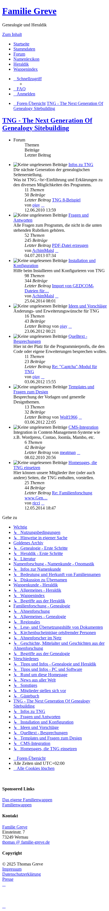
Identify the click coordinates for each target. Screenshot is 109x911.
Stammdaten (24, 49)
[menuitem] (19, 88)
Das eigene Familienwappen (27, 799)
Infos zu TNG (80, 164)
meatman (68, 452)
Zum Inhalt (12, 34)
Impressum (12, 869)
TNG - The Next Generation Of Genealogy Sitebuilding (47, 124)
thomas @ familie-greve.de (26, 842)
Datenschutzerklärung (21, 874)
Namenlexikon (26, 59)
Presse (7, 879)
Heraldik (21, 64)
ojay (36, 205)
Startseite (21, 44)
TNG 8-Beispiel (66, 200)
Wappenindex (25, 69)
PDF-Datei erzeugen (70, 245)
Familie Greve (29, 11)
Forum (19, 54)
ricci (36, 503)
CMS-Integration (83, 427)
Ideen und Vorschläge (87, 306)
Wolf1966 (68, 417)
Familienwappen (17, 804)
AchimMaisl (43, 250)
